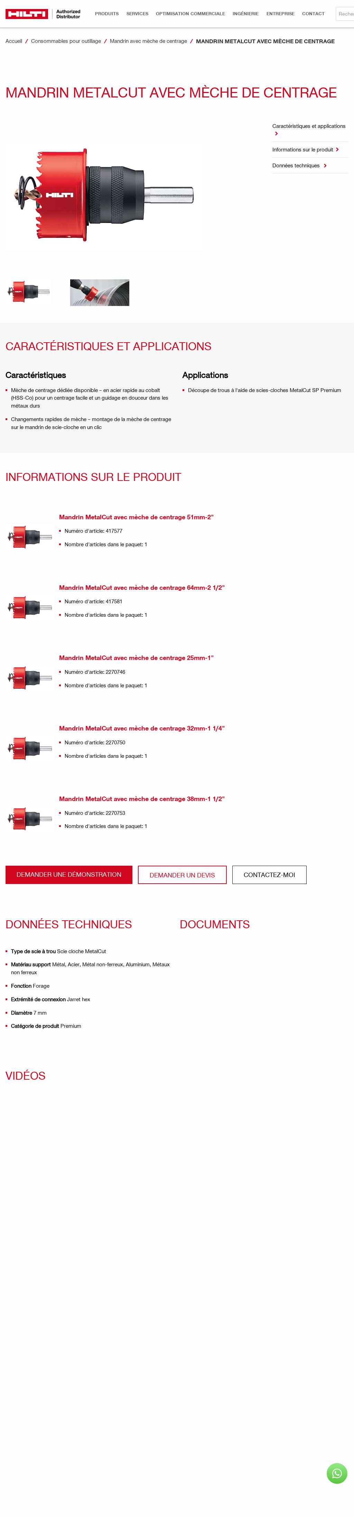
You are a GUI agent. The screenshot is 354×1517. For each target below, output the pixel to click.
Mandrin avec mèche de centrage (148, 41)
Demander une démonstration (69, 874)
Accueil (14, 41)
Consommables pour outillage (66, 41)
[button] (107, 13)
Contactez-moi (269, 874)
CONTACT (313, 13)
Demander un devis (182, 874)
